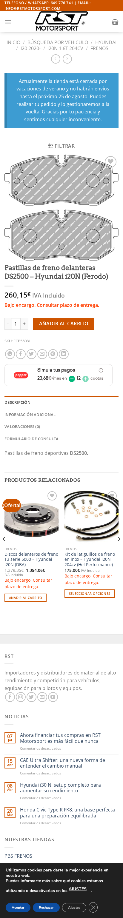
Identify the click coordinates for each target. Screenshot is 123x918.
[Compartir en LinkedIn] (64, 354)
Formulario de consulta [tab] (31, 438)
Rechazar (46, 907)
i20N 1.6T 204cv (65, 48)
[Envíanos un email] (42, 697)
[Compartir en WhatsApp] (10, 354)
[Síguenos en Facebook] (10, 697)
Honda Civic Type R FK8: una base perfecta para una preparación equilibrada (67, 812)
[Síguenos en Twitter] (31, 697)
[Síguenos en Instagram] (21, 697)
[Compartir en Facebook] (21, 354)
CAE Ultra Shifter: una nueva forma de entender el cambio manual (62, 763)
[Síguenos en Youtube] (53, 697)
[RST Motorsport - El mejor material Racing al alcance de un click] (61, 21)
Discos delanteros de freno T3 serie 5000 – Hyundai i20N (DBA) (31, 559)
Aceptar (18, 907)
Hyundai (105, 42)
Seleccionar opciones (89, 593)
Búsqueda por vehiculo (57, 42)
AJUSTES (78, 889)
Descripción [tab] (17, 402)
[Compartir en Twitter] (31, 354)
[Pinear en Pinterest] (53, 354)
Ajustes (74, 907)
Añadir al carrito (64, 323)
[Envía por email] (42, 354)
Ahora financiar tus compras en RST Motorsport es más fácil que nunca (60, 738)
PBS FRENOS (18, 856)
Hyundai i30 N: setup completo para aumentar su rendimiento (60, 788)
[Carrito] (115, 21)
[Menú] (8, 22)
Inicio (13, 42)
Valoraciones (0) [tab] (22, 426)
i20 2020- (31, 48)
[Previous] (4, 551)
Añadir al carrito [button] (25, 597)
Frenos (99, 48)
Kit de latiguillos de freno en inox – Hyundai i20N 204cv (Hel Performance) (89, 559)
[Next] (119, 551)
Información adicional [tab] (30, 414)
